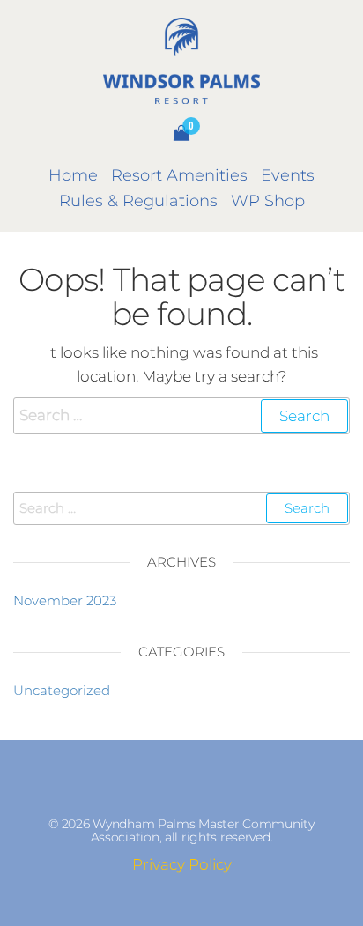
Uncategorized (61, 690)
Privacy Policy (182, 864)
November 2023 (64, 600)
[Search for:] (181, 415)
